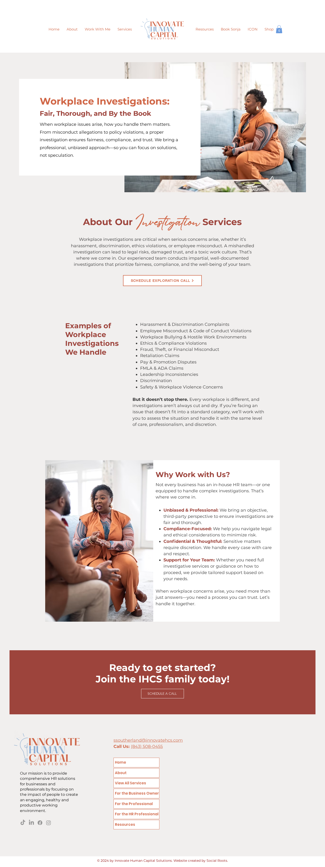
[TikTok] (23, 823)
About (121, 772)
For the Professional (134, 803)
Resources (125, 824)
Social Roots (217, 860)
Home (120, 762)
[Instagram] (48, 823)
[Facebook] (40, 823)
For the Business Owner (137, 793)
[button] (124, 29)
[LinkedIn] (31, 823)
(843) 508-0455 (147, 746)
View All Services (130, 783)
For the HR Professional (136, 814)
